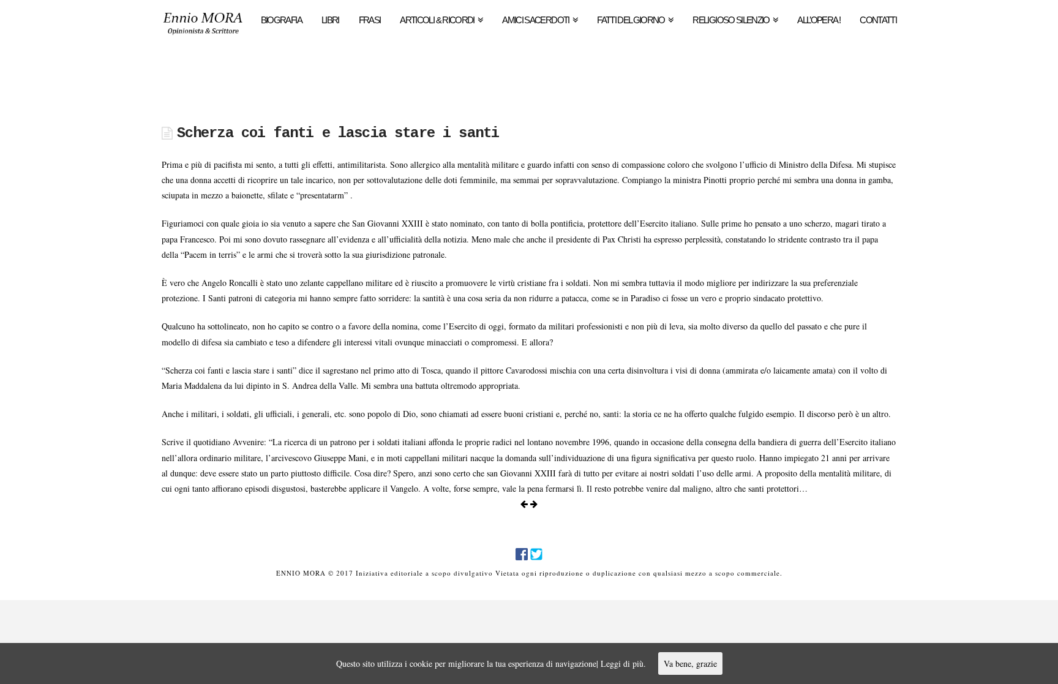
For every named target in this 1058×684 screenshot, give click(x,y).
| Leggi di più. (621, 663)
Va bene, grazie (690, 663)
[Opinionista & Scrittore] (203, 27)
